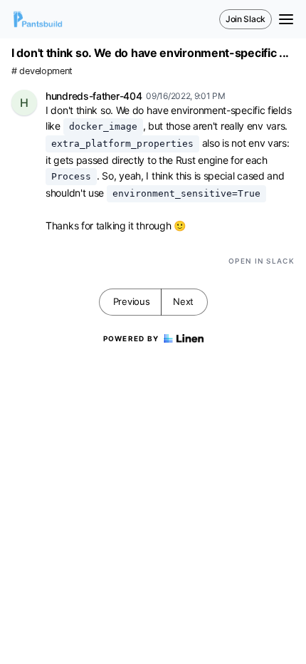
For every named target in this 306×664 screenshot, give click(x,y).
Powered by (131, 338)
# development (42, 71)
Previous (131, 301)
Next (183, 301)
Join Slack (245, 19)
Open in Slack (261, 260)
